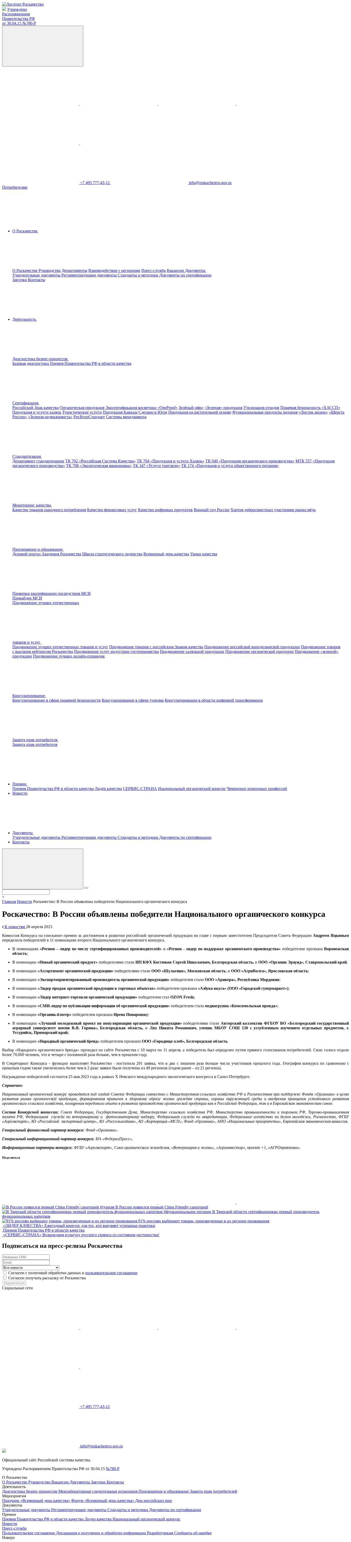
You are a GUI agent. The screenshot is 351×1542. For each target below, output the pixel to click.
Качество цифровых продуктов (165, 510)
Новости (19, 793)
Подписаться (14, 1283)
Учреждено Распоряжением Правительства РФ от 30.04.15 (19, 16)
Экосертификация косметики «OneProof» (141, 407)
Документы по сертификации (185, 275)
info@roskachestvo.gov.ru (210, 182)
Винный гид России (211, 510)
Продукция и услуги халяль (36, 412)
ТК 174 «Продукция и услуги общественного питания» (230, 465)
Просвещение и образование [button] (38, 549)
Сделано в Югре (152, 412)
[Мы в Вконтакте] (41, 103)
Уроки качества (203, 554)
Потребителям (14, 187)
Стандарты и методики (138, 275)
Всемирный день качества (166, 554)
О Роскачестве (25, 270)
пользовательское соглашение (111, 1273)
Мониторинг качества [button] (32, 505)
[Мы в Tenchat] (41, 143)
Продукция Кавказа (120, 412)
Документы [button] (195, 270)
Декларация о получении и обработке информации (101, 1533)
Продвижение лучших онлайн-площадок (69, 656)
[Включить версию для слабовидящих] (42, 46)
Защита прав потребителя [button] (35, 740)
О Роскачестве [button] (25, 231)
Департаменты (74, 270)
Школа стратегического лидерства (112, 554)
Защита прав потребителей (213, 1491)
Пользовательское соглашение (29, 1533)
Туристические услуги (82, 412)
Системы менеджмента (126, 417)
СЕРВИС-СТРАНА (140, 788)
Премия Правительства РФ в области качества (90, 363)
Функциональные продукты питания (265, 412)
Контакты (36, 280)
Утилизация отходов (261, 407)
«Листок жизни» (313, 412)
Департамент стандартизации (38, 461)
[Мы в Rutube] (118, 143)
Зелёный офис (191, 407)
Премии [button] (19, 784)
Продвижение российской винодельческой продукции (252, 647)
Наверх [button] (8, 1537)
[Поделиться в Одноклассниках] (119, 1202)
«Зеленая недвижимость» (50, 417)
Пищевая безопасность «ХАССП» (310, 407)
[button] (79, 359)
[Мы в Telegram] (197, 103)
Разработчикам (160, 1533)
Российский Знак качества (35, 407)
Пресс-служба (153, 270)
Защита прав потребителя (34, 744)
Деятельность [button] (24, 319)
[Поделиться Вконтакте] (41, 1202)
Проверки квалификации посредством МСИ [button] (51, 593)
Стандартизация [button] (27, 456)
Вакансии (176, 270)
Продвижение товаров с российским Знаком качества (156, 647)
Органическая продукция (82, 407)
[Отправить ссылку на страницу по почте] (274, 1202)
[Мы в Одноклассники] (119, 103)
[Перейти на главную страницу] (23, 4)
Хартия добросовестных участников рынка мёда (273, 510)
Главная (9, 901)
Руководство (50, 270)
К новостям (15, 927)
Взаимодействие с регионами (114, 270)
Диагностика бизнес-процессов (30, 1491)
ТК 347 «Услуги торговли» (156, 465)
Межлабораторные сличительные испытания (98, 1491)
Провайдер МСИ (27, 598)
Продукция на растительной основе (199, 412)
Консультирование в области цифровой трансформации (214, 700)
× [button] (3, 897)
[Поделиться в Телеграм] (197, 1202)
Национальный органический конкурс (192, 788)
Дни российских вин (153, 1500)
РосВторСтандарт (89, 417)
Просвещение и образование (164, 1491)
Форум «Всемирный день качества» (103, 1500)
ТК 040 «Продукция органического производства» (249, 461)
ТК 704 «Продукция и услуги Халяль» (170, 461)
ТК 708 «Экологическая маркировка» (99, 465)
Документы (80, 1482)
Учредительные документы (36, 275)
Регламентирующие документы (89, 275)
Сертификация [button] (25, 403)
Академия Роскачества (61, 554)
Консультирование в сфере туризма (133, 700)
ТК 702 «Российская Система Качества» (100, 461)
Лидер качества (108, 788)
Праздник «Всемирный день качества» (36, 1500)
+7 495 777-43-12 (95, 182)
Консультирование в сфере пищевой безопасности (56, 700)
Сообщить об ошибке (193, 1533)
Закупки (20, 280)
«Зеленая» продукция (223, 407)
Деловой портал (27, 554)
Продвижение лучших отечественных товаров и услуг (60, 647)
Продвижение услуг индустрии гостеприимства (116, 651)
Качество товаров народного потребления (49, 510)
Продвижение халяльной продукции (192, 651)
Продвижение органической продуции (259, 651)
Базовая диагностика (31, 363)
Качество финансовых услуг (112, 510)
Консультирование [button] (29, 695)
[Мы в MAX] (274, 103)
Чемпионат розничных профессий (257, 788)
